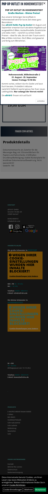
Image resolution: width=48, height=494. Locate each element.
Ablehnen (28, 489)
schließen (41, 101)
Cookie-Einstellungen (12, 489)
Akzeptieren (40, 489)
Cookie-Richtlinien (17, 485)
